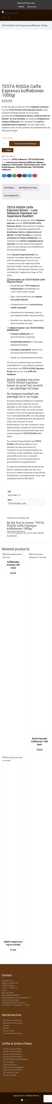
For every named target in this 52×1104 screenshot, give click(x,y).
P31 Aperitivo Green (11, 1072)
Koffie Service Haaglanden (13, 1067)
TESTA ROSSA (17, 165)
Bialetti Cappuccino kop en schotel (13, 943)
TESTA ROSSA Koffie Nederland (15, 1059)
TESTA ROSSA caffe (17, 503)
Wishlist (21, 7)
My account (31, 7)
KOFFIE (14, 159)
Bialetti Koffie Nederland (12, 1051)
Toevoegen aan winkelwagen (25, 144)
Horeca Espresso (10, 1064)
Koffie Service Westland (12, 1070)
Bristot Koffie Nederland (12, 1054)
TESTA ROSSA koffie (24, 167)
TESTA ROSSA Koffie (36, 159)
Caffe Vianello (8, 1062)
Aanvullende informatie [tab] (28, 188)
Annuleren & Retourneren (13, 1023)
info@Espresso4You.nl (15, 990)
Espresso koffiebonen (27, 162)
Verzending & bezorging (12, 1033)
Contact (6, 1025)
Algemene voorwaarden (12, 1020)
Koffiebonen (22, 159)
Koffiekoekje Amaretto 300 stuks (13, 565)
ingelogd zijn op (22, 533)
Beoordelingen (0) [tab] (11, 196)
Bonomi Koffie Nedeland (12, 1057)
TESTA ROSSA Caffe (32, 165)
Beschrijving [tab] (9, 188)
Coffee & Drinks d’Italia (12, 1049)
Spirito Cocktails (9, 1075)
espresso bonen (12, 162)
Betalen (6, 1028)
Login (33, 3)
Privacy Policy (8, 1031)
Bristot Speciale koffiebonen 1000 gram (39, 741)
